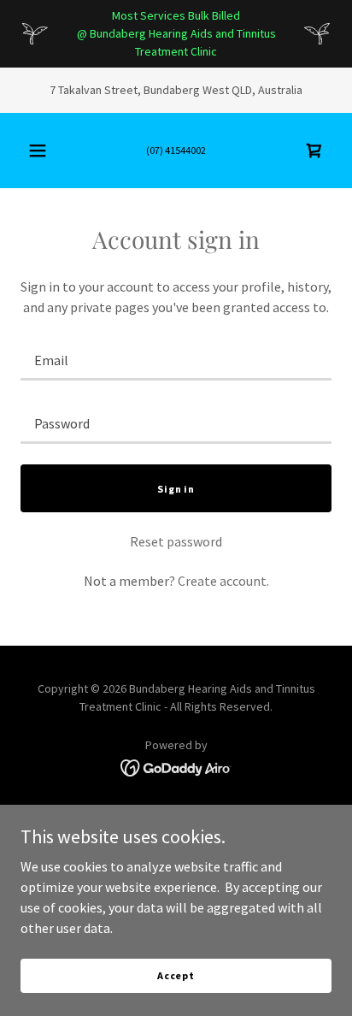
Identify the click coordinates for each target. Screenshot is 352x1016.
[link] (314, 150)
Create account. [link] (223, 580)
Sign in (176, 488)
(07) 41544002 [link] (176, 150)
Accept (176, 975)
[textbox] (176, 359)
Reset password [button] (176, 541)
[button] (38, 150)
